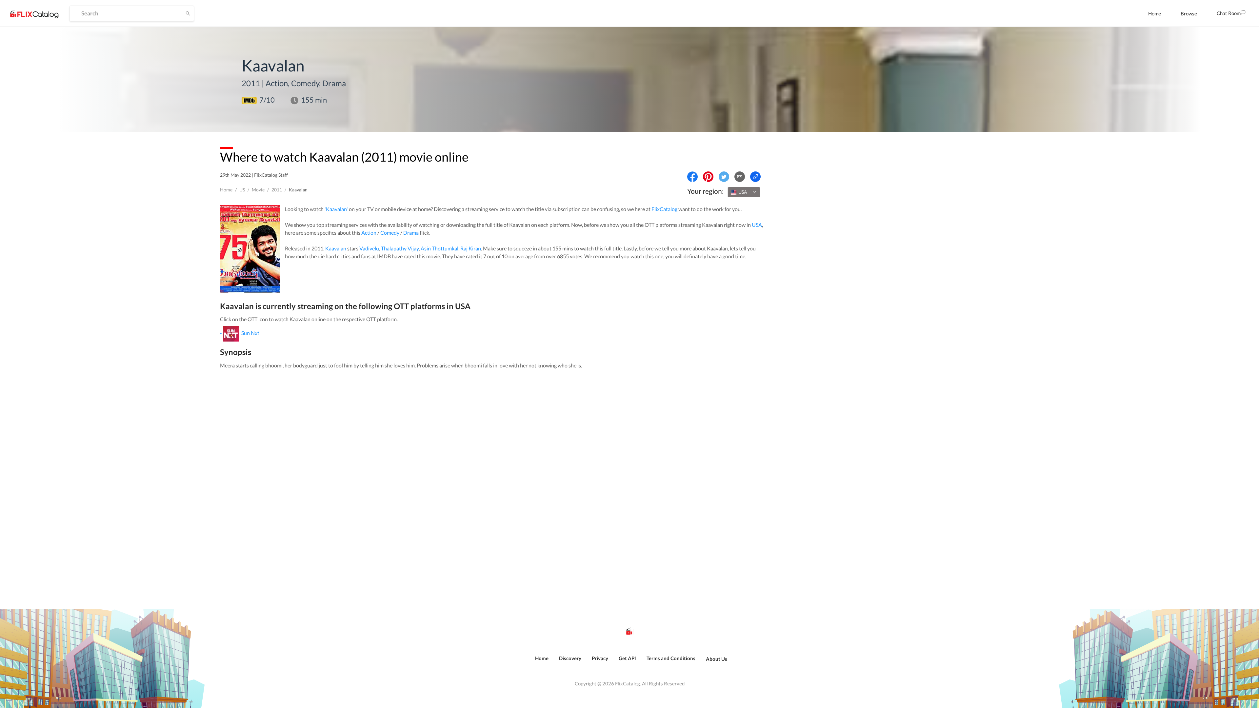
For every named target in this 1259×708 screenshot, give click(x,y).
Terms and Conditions (671, 658)
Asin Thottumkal (439, 248)
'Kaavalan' (336, 209)
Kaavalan (335, 248)
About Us (716, 659)
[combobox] (744, 192)
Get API (627, 658)
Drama (411, 232)
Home (1154, 13)
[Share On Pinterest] (708, 176)
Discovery (570, 658)
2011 (276, 189)
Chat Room (1229, 13)
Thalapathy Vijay (400, 248)
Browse (1189, 13)
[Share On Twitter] (724, 176)
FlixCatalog (664, 209)
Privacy (600, 658)
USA (757, 225)
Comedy (389, 232)
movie (258, 189)
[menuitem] (1154, 13)
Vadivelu (369, 248)
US (242, 189)
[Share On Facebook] (692, 176)
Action (368, 232)
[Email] (739, 176)
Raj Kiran (470, 248)
